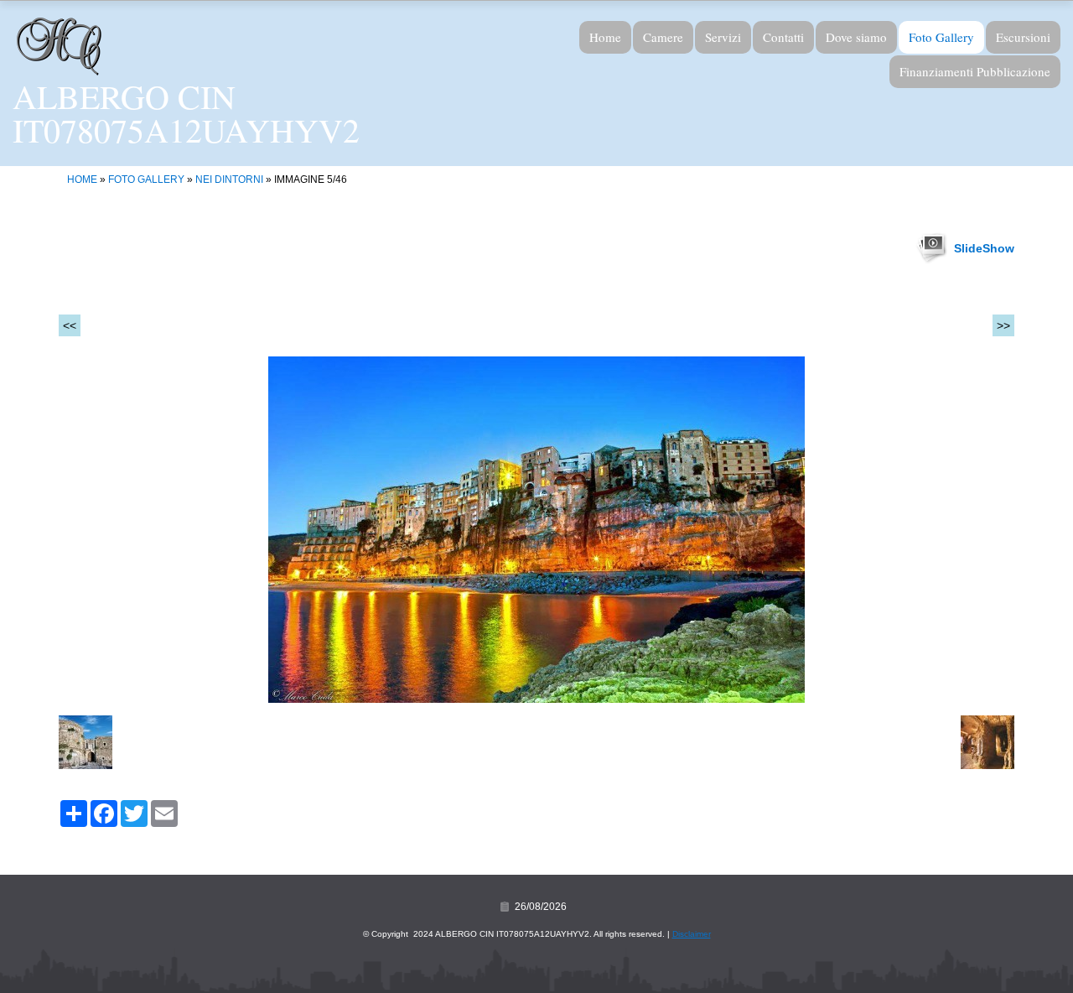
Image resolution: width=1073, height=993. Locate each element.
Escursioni (1023, 37)
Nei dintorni (229, 179)
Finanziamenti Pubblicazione (974, 71)
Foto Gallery (941, 37)
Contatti (783, 37)
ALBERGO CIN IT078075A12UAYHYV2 (186, 113)
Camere (663, 37)
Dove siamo (856, 37)
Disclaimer (691, 933)
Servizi (723, 37)
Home (605, 37)
